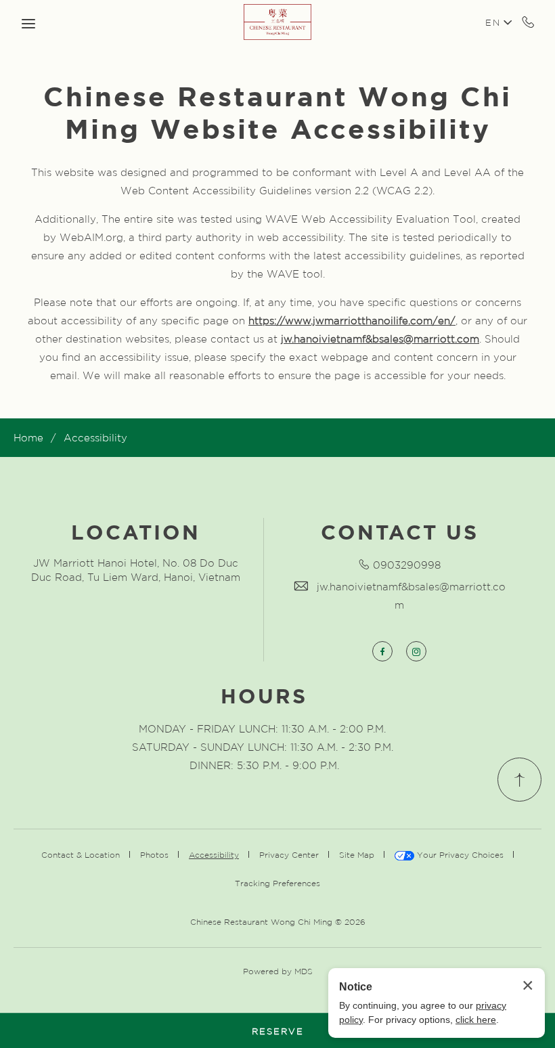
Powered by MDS (278, 970)
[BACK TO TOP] (519, 780)
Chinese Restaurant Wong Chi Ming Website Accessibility (277, 110)
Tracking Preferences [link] (277, 882)
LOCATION (135, 530)
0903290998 (407, 564)
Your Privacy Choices (459, 854)
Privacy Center (289, 854)
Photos (154, 854)
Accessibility (95, 437)
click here (476, 1019)
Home (28, 437)
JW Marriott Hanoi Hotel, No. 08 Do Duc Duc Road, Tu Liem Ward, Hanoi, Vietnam (135, 570)
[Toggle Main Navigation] (28, 24)
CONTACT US (400, 530)
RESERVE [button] (278, 1030)
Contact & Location (80, 854)
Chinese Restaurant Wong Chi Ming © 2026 (277, 921)
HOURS (264, 694)
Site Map (356, 854)
